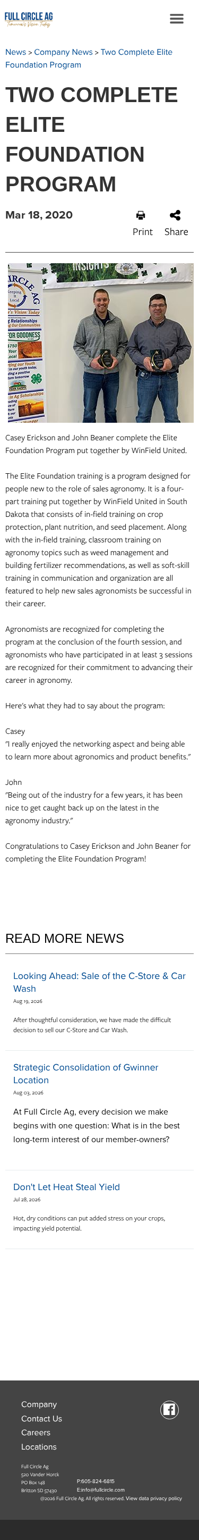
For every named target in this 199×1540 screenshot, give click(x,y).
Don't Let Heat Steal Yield (66, 1187)
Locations (39, 1447)
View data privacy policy (154, 1498)
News (16, 52)
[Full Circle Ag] (26, 18)
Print (143, 231)
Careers (35, 1432)
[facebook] (169, 1409)
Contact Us (41, 1418)
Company (39, 1404)
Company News (63, 52)
